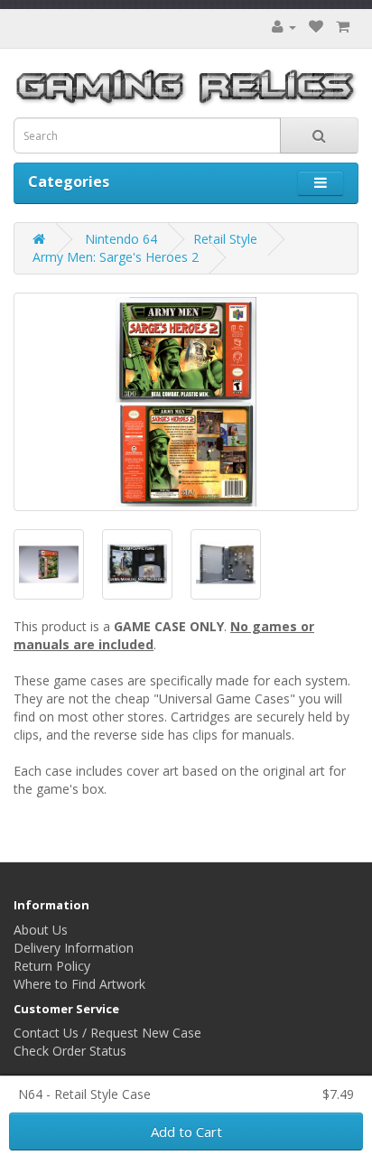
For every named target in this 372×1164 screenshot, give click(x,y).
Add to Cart (186, 1131)
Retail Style (225, 238)
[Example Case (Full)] (137, 564)
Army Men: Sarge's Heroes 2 (116, 256)
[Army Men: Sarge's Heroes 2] (186, 402)
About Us (41, 929)
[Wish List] (316, 26)
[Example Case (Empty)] (226, 564)
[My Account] (284, 26)
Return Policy (52, 965)
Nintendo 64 (121, 238)
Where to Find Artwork (79, 983)
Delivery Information (74, 947)
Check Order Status (70, 1050)
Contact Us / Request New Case (107, 1032)
